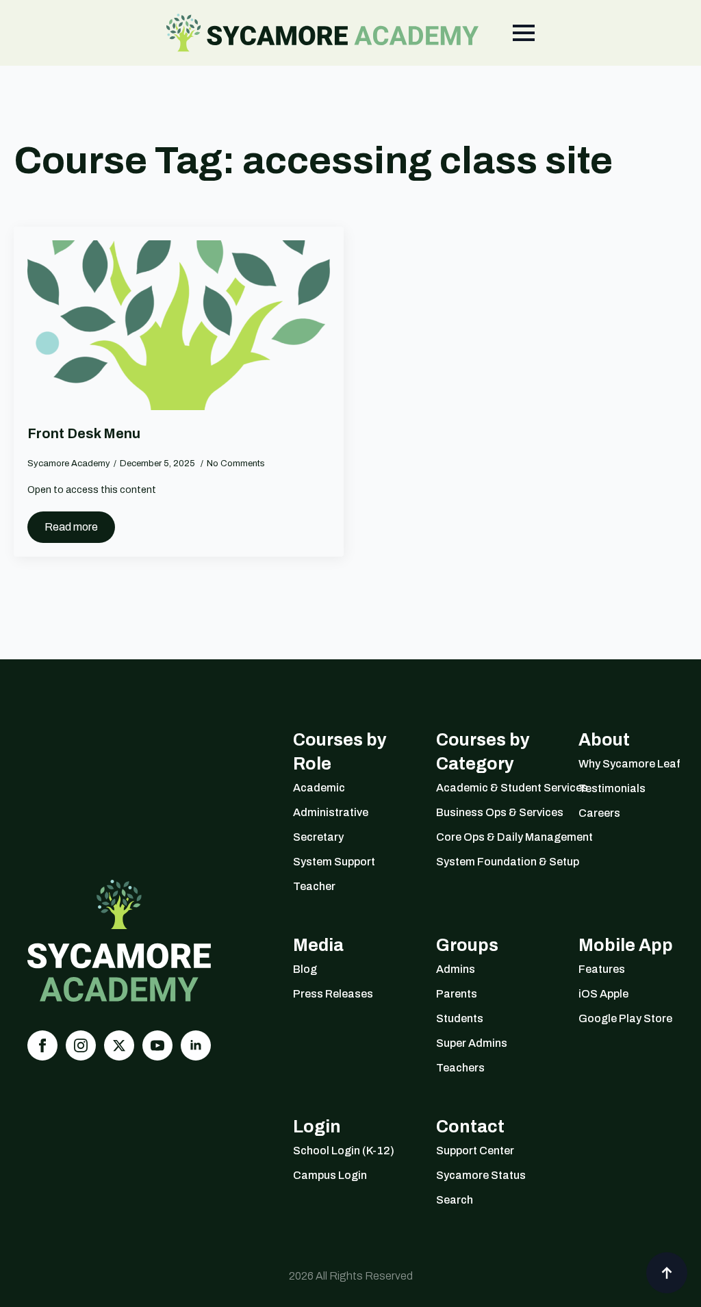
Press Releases (333, 994)
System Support (334, 861)
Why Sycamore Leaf (629, 764)
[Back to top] (666, 1272)
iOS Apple (603, 994)
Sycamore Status (481, 1175)
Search (454, 1200)
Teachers (460, 1068)
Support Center (475, 1150)
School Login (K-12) (343, 1150)
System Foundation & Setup (490, 861)
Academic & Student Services (490, 788)
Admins (455, 969)
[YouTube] (157, 1045)
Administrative (330, 812)
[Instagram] (81, 1045)
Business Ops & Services (490, 812)
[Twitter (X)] (119, 1045)
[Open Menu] (524, 33)
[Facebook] (42, 1045)
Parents (456, 994)
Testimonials (612, 788)
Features (601, 969)
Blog (305, 969)
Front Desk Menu (83, 433)
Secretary (318, 837)
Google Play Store (625, 1018)
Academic (319, 788)
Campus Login (330, 1175)
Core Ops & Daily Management (490, 837)
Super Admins (471, 1043)
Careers (599, 813)
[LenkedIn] (196, 1045)
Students (459, 1018)
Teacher (314, 886)
